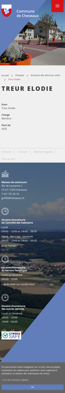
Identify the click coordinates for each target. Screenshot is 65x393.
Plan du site (8, 159)
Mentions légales (43, 151)
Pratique (19, 75)
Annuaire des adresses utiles (45, 75)
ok (32, 387)
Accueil (5, 75)
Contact (22, 151)
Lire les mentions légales (16, 379)
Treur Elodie (14, 79)
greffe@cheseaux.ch (13, 198)
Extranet (6, 151)
